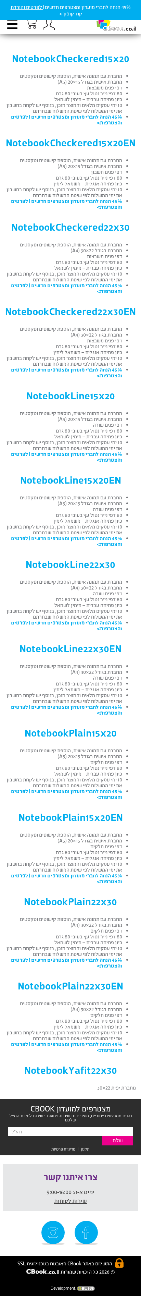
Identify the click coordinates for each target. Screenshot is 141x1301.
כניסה (48, 24)
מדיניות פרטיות (63, 1149)
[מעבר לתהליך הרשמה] (30, 23)
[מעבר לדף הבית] (109, 21)
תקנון (85, 1149)
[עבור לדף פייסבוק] (87, 1233)
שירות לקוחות (70, 1200)
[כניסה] (48, 24)
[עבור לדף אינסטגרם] (54, 1233)
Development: (64, 1288)
